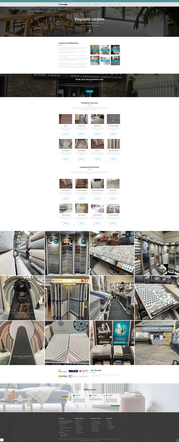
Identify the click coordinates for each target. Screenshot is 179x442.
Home (77, 4)
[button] (120, 399)
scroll (89, 32)
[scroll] (89, 30)
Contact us (115, 4)
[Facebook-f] (116, 1)
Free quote (81, 4)
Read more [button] (91, 403)
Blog (119, 4)
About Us (104, 4)
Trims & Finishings (81, 150)
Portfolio (109, 4)
